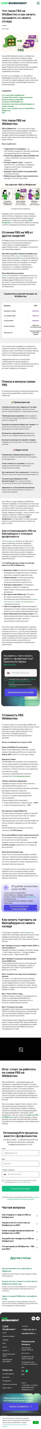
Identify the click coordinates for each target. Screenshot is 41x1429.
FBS (3, 346)
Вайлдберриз (27, 932)
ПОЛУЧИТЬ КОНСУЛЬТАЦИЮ (21, 692)
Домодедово (28, 602)
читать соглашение (23, 1182)
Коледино (34, 599)
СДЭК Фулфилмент (9, 541)
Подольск (18, 602)
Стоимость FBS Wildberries (12, 102)
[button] (38, 3)
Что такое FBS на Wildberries (13, 95)
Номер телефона (8, 1170)
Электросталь (9, 602)
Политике (12, 686)
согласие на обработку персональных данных (22, 681)
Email (3, 1149)
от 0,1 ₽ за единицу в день (20, 776)
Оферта (4, 1415)
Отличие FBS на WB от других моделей (17, 97)
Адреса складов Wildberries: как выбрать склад (19, 1297)
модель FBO (19, 256)
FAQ (3, 113)
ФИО (3, 1159)
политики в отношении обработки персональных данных (23, 1198)
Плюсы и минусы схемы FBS (12, 100)
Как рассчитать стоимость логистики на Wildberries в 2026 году (19, 1282)
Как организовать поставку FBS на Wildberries (17, 1269)
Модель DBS (6, 275)
